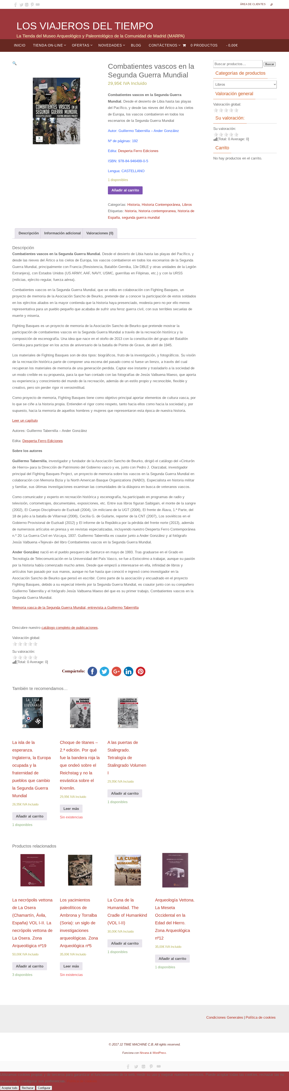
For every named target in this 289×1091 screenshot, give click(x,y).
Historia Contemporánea (161, 205)
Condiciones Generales (224, 1017)
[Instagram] (26, 4)
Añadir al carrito (125, 190)
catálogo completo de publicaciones (69, 628)
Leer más (71, 809)
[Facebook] (15, 4)
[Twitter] (21, 4)
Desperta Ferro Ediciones (138, 151)
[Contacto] (37, 4)
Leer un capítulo (25, 421)
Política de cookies (261, 1017)
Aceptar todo (9, 1088)
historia (130, 211)
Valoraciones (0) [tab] (99, 233)
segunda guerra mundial (141, 218)
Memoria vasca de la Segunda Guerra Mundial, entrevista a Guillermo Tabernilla (75, 608)
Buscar (269, 64)
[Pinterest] (32, 4)
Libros (187, 205)
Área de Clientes (253, 4)
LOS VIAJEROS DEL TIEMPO (85, 26)
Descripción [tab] (29, 233)
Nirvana (144, 1052)
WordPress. (160, 1052)
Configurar (44, 1088)
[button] (14, 63)
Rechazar (27, 1088)
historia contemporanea (157, 211)
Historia (133, 205)
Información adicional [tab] (62, 233)
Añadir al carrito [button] (29, 816)
